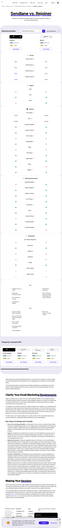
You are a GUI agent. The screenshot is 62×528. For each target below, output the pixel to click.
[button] (16, 43)
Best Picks (11, 494)
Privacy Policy (54, 522)
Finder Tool (16, 495)
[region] (31, 357)
